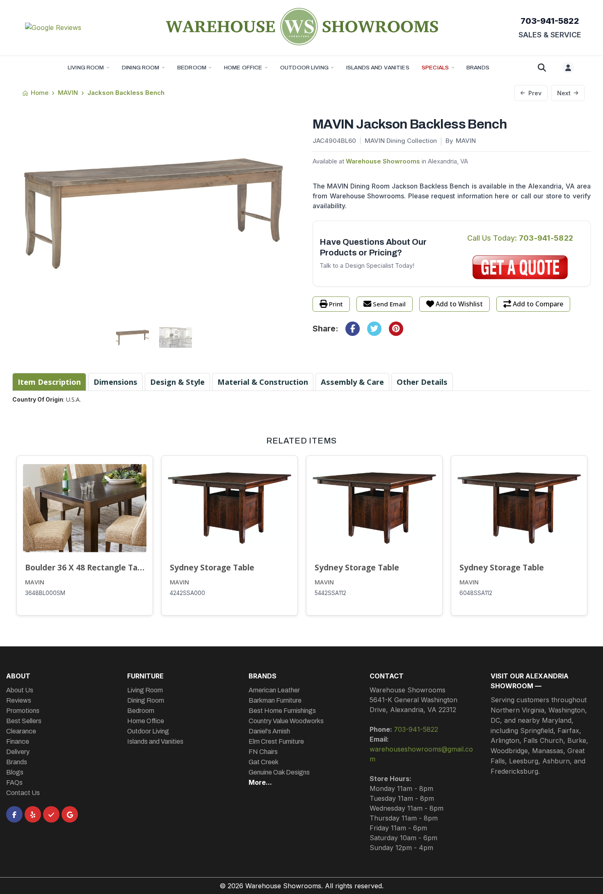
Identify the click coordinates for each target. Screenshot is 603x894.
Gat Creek (264, 761)
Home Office (243, 67)
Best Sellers (23, 720)
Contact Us (23, 792)
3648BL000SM (45, 593)
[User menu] (568, 67)
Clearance (21, 731)
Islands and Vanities (377, 67)
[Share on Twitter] (374, 329)
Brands (16, 761)
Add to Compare (538, 303)
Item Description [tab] (49, 382)
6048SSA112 (475, 593)
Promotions (22, 710)
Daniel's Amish (269, 731)
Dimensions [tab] (115, 382)
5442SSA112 (330, 593)
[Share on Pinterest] (396, 329)
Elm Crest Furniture (276, 741)
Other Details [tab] (422, 382)
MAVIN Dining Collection (401, 141)
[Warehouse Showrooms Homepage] (301, 26)
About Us (19, 690)
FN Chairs (263, 751)
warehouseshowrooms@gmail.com (421, 754)
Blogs (14, 772)
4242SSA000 (187, 593)
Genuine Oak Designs (279, 772)
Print (336, 304)
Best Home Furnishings (282, 710)
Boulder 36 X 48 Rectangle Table (84, 567)
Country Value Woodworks (286, 720)
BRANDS (477, 67)
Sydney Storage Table (212, 567)
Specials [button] (435, 67)
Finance (17, 741)
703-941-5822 (550, 21)
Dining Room (141, 67)
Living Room (86, 67)
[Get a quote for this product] (520, 267)
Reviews (18, 700)
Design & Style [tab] (177, 382)
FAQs (14, 782)
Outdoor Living (304, 67)
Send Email (389, 304)
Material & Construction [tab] (262, 382)
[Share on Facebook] (352, 329)
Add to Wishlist (459, 303)
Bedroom (191, 67)
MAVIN (34, 582)
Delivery (18, 751)
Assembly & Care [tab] (352, 382)
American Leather (274, 690)
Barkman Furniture (275, 700)
